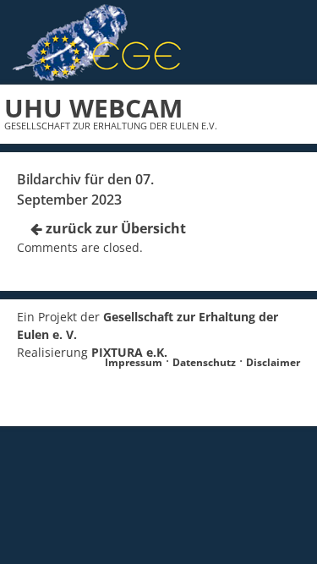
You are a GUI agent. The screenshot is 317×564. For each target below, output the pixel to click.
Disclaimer (273, 362)
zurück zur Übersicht (114, 228)
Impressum (133, 362)
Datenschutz (204, 362)
